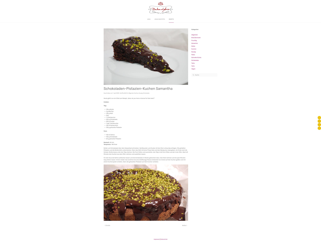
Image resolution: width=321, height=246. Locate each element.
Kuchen (136, 93)
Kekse (193, 46)
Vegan (193, 69)
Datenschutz (163, 239)
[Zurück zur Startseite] (160, 8)
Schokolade (146, 93)
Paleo (193, 54)
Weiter (184, 225)
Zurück (108, 225)
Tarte (193, 63)
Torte (193, 66)
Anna (148, 19)
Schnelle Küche (196, 57)
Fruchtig (194, 40)
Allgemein (131, 93)
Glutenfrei (194, 43)
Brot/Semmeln (196, 37)
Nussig (140, 93)
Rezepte (171, 19)
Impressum (157, 239)
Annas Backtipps (159, 19)
